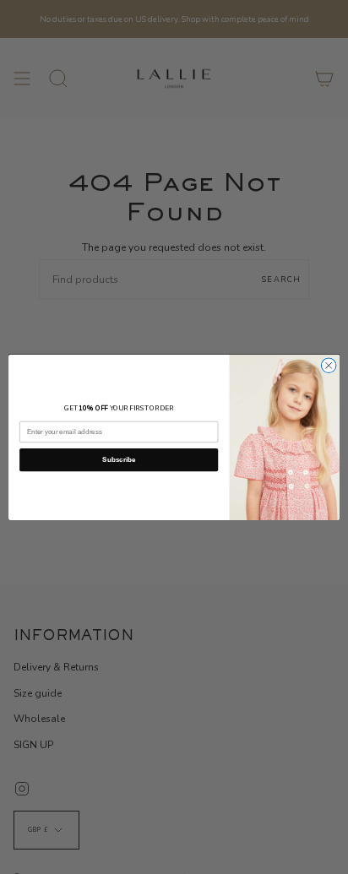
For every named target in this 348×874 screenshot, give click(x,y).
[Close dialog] (328, 365)
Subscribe (118, 460)
